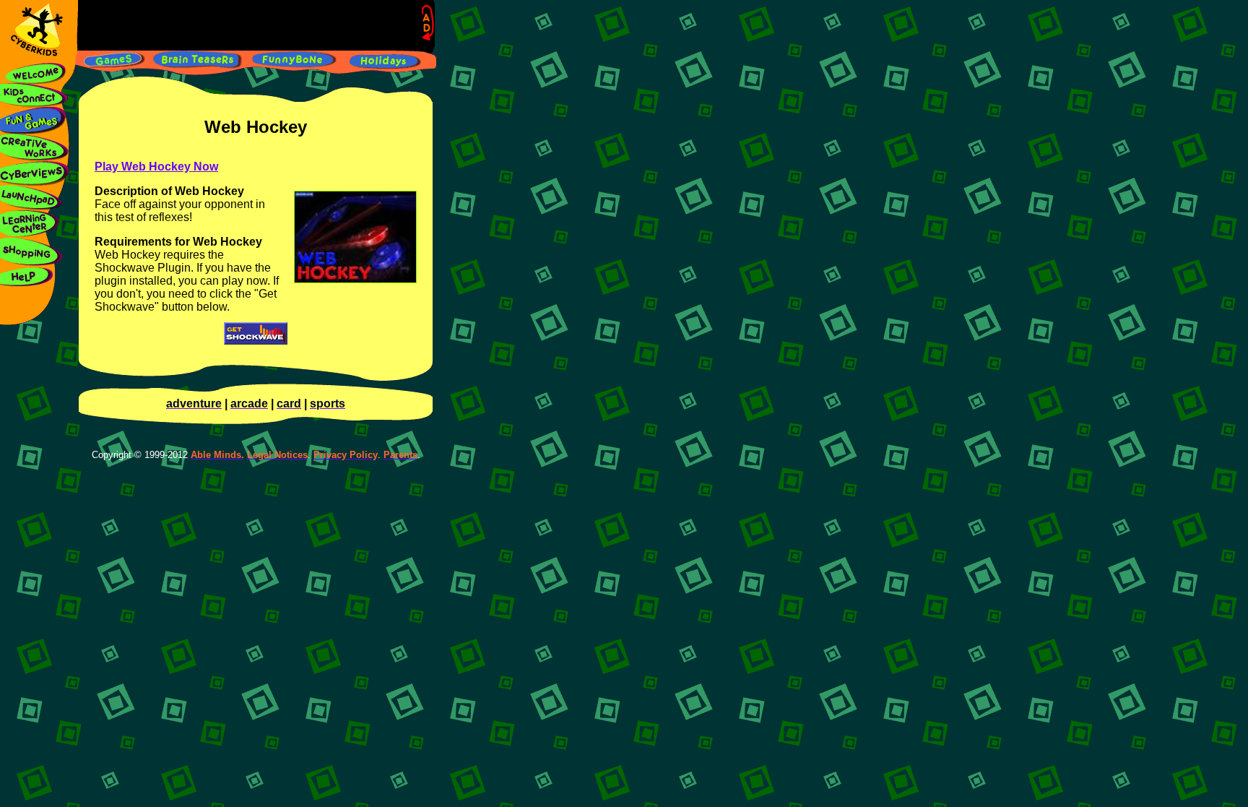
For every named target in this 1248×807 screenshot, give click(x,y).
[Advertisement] (251, 25)
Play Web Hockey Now (156, 166)
